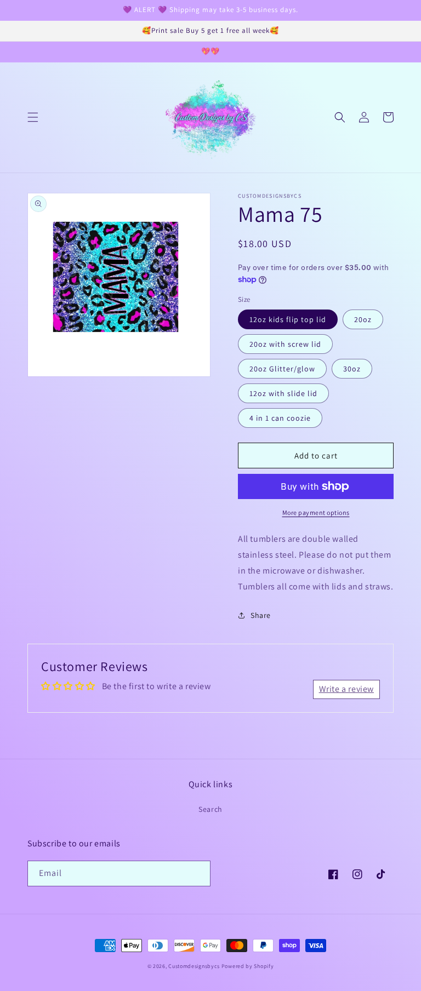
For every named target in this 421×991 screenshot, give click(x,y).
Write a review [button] (346, 689)
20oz (363, 319)
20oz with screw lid (285, 344)
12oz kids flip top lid (287, 319)
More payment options (316, 512)
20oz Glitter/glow (282, 369)
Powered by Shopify (247, 966)
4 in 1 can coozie (280, 418)
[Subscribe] (198, 873)
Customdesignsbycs (194, 966)
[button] (33, 117)
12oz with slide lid (283, 393)
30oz (352, 369)
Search (210, 809)
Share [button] (261, 615)
